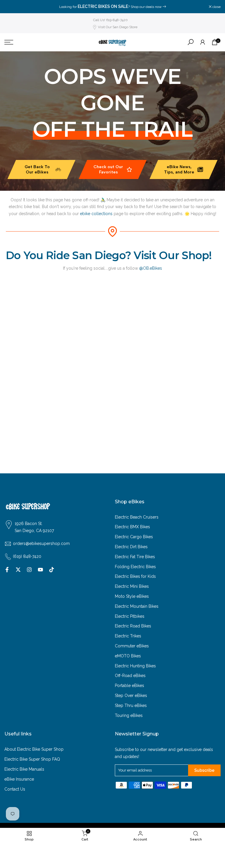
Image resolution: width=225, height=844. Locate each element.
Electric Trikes (128, 636)
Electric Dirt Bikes (131, 546)
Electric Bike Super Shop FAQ (32, 759)
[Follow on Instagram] (29, 569)
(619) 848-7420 (27, 556)
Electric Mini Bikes (132, 586)
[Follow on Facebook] (7, 569)
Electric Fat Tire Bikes (135, 556)
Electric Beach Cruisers (136, 517)
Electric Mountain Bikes (136, 606)
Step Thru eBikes (131, 705)
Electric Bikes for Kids (135, 576)
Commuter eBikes (132, 646)
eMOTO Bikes (128, 656)
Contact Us (14, 789)
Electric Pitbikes (129, 616)
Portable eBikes (129, 685)
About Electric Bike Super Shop (34, 749)
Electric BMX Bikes (132, 526)
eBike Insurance (19, 779)
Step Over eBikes (131, 695)
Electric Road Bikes (133, 626)
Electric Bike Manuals (24, 769)
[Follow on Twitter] (18, 569)
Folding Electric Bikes (135, 566)
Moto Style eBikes (132, 596)
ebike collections (96, 213)
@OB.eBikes (150, 268)
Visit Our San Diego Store (117, 27)
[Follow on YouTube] (40, 569)
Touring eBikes (129, 715)
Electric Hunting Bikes (135, 666)
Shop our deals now (146, 7)
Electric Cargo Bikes (134, 536)
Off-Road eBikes (130, 675)
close (11, 7)
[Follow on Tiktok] (51, 569)
